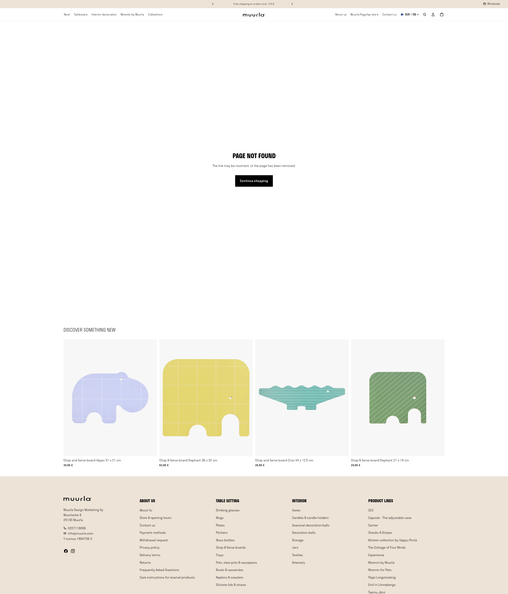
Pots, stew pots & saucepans (236, 562)
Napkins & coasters (229, 577)
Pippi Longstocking (382, 577)
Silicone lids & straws (231, 584)
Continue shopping (254, 180)
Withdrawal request (154, 539)
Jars (295, 547)
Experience (376, 554)
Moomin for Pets (380, 569)
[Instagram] (72, 550)
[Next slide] (151, 397)
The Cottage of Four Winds (387, 547)
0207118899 (77, 527)
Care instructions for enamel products (167, 577)
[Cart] (441, 14)
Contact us (147, 524)
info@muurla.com (80, 533)
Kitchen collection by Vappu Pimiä (392, 539)
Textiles (297, 554)
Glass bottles (225, 539)
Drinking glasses (228, 510)
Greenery (298, 562)
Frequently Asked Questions (159, 569)
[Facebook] (66, 550)
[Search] (424, 14)
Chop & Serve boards (231, 547)
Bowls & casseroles (229, 569)
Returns (145, 562)
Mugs (220, 517)
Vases (296, 510)
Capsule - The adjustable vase (389, 517)
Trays (219, 554)
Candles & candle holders (310, 517)
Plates (220, 524)
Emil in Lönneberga (381, 584)
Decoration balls (304, 532)
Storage (297, 539)
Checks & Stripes (380, 532)
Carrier (373, 524)
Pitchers (222, 532)
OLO (370, 510)
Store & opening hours (155, 517)
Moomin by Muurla (381, 562)
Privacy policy (150, 547)
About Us (146, 510)
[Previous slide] (69, 397)
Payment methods (153, 532)
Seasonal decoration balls (310, 524)
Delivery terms (150, 554)
